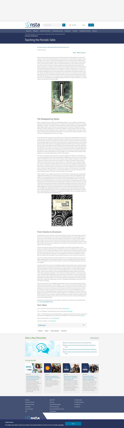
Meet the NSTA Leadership (55, 404)
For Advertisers (77, 404)
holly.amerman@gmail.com (46, 301)
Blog (26, 411)
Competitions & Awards (85, 31)
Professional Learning (57, 31)
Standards (75, 31)
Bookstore (35, 31)
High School (63, 330)
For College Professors (79, 402)
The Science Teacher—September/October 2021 (45, 34)
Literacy (46, 330)
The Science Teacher (32, 34)
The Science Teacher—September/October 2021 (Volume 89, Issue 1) (53, 47)
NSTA (26, 34)
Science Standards (29, 409)
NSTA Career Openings (54, 406)
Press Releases (53, 411)
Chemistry (40, 330)
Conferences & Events (45, 31)
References (42, 325)
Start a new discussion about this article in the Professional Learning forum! (80, 349)
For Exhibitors (77, 406)
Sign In (83, 25)
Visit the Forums (94, 337)
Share (75, 52)
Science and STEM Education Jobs (57, 409)
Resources (28, 31)
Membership (68, 31)
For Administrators (78, 400)
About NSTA (52, 400)
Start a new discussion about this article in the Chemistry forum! (78, 342)
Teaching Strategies (55, 330)
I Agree (73, 423)
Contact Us (52, 402)
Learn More (61, 425)
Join (90, 25)
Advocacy (94, 31)
